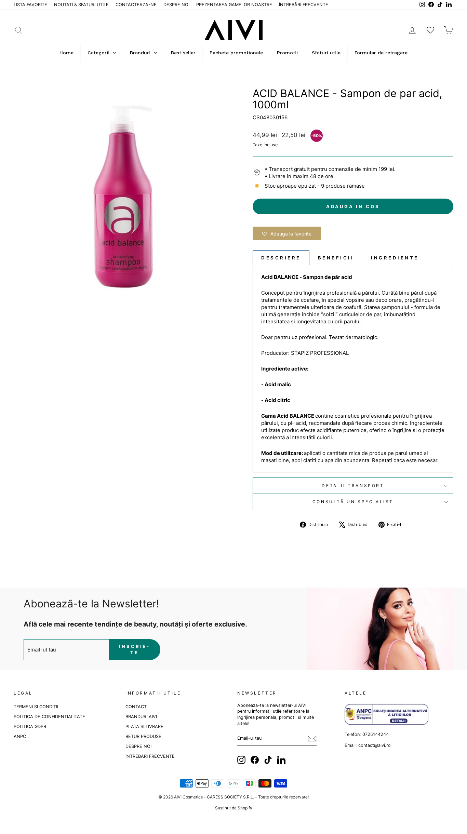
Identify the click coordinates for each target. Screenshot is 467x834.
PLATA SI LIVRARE (144, 726)
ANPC (20, 736)
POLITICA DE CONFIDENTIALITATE (49, 716)
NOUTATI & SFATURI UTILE (81, 4)
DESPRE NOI (176, 4)
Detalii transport (353, 485)
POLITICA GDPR (30, 726)
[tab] (281, 257)
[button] (287, 233)
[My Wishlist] (430, 30)
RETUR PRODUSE (143, 736)
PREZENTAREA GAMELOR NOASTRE (234, 4)
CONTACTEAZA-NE (136, 4)
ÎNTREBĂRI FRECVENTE (303, 4)
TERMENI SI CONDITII (36, 706)
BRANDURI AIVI (141, 716)
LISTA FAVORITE (30, 4)
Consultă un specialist (352, 501)
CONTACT (136, 706)
